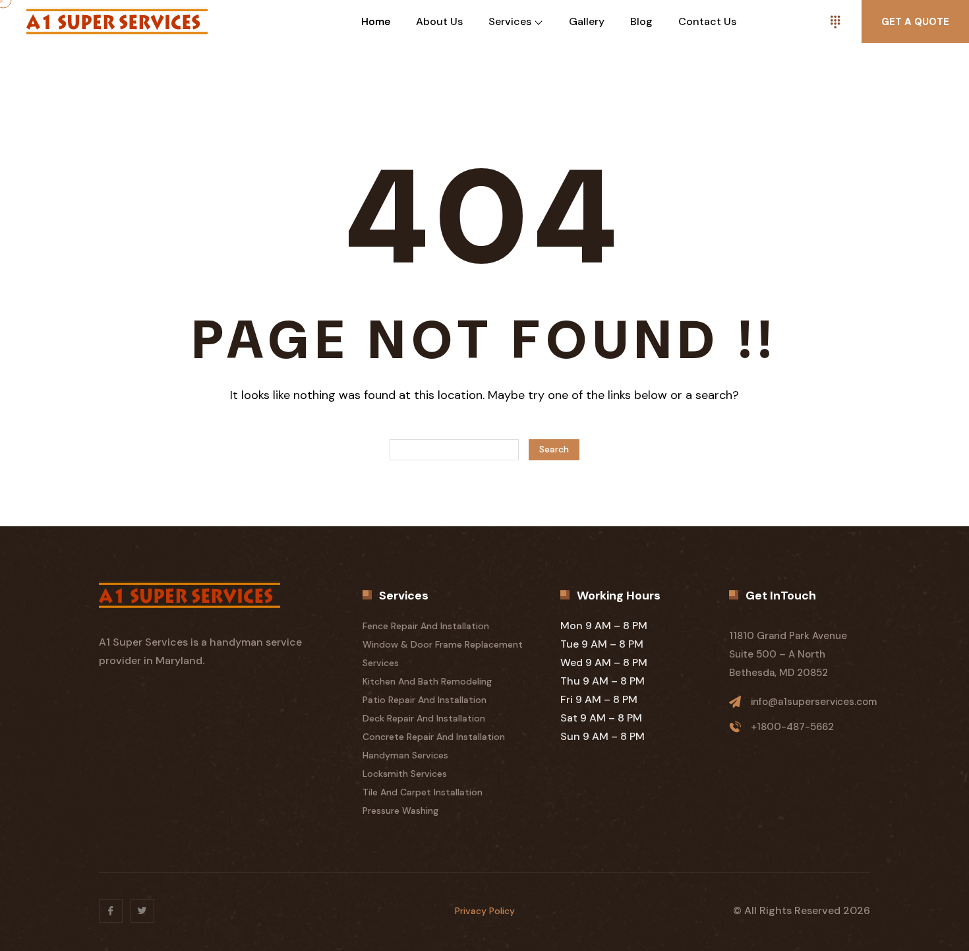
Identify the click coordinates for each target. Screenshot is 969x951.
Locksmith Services (405, 774)
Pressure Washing (400, 810)
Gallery (586, 21)
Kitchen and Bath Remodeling (427, 681)
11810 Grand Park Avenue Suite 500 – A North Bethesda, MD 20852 (788, 654)
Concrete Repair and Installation (434, 737)
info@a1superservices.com (814, 702)
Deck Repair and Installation (424, 718)
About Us (439, 21)
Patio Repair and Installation (424, 700)
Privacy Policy (485, 911)
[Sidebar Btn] (835, 21)
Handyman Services (405, 755)
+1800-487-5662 (792, 727)
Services (509, 21)
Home (375, 21)
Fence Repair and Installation (426, 626)
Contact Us (707, 21)
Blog (641, 21)
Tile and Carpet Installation (423, 792)
